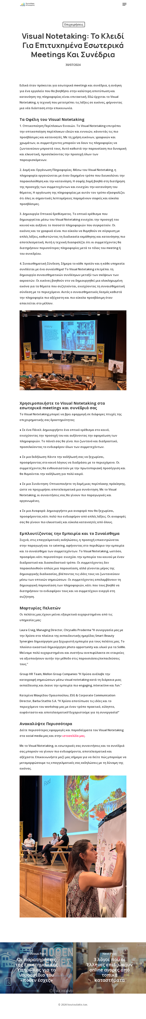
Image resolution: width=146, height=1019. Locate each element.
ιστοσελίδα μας (73, 736)
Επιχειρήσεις (73, 24)
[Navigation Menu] (124, 4)
